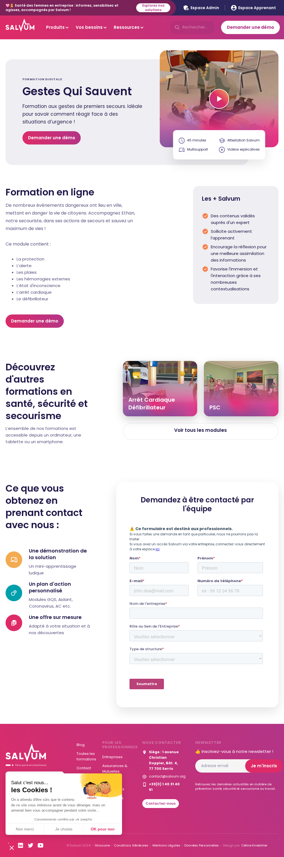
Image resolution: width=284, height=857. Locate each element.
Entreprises (112, 757)
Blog (81, 744)
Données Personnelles (201, 845)
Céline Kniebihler (254, 845)
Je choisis (63, 829)
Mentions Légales (166, 845)
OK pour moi (103, 829)
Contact (84, 768)
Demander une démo (51, 138)
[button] (11, 847)
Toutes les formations (86, 756)
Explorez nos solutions (153, 7)
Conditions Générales (131, 845)
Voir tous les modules (200, 430)
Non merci (25, 829)
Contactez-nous (161, 803)
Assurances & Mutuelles (114, 768)
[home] (20, 27)
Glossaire (102, 845)
